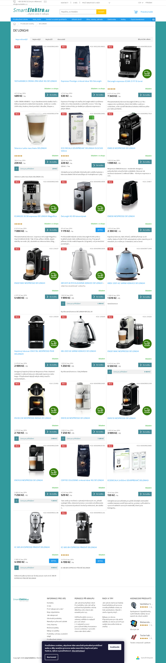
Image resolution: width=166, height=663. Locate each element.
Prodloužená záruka (54, 639)
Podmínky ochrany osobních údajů (57, 635)
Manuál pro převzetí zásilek (57, 621)
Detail (100, 230)
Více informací (78, 651)
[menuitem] (20, 19)
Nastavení (51, 657)
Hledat (101, 12)
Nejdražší (49, 39)
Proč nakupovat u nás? (91, 3)
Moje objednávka (53, 612)
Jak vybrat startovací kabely (112, 603)
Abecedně (61, 39)
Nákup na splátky (53, 631)
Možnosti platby (53, 628)
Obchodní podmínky (54, 618)
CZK (139, 3)
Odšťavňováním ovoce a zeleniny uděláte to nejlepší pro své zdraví (85, 619)
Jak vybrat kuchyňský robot (85, 603)
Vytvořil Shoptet (147, 658)
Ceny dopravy (52, 624)
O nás (75, 3)
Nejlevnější (37, 39)
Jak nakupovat (52, 615)
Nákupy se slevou (108, 617)
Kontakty (64, 3)
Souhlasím (114, 647)
